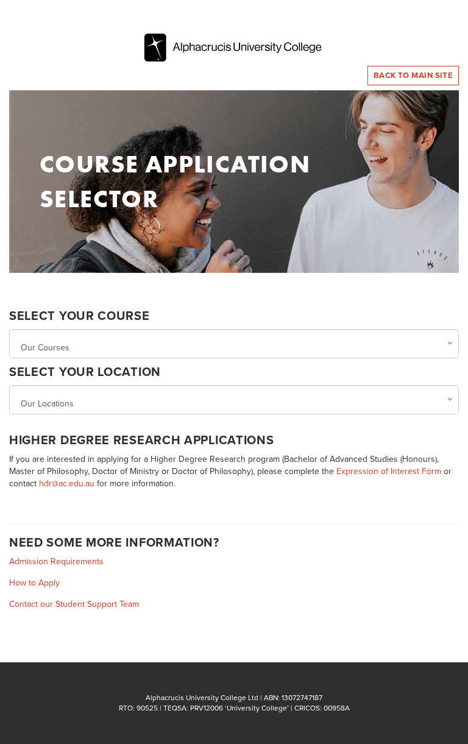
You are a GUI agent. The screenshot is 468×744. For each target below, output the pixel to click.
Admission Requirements (56, 561)
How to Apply (34, 583)
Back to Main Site (413, 75)
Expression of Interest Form (388, 471)
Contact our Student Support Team (74, 604)
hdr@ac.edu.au (66, 483)
